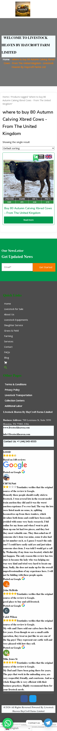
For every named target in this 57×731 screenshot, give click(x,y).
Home (6, 59)
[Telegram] (48, 722)
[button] (28, 367)
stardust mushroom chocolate (33, 727)
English (14, 728)
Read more (29, 220)
